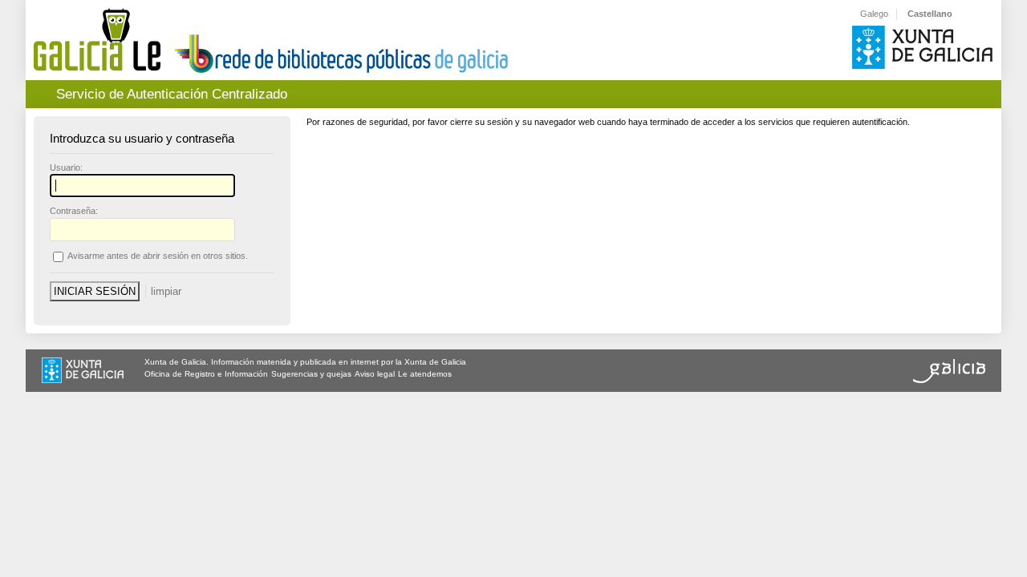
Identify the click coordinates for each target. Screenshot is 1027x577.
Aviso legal (375, 373)
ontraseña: (74, 211)
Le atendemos (425, 373)
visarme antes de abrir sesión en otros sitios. (157, 255)
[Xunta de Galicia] (83, 371)
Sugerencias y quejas (311, 373)
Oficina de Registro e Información (206, 373)
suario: (66, 167)
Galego (874, 13)
